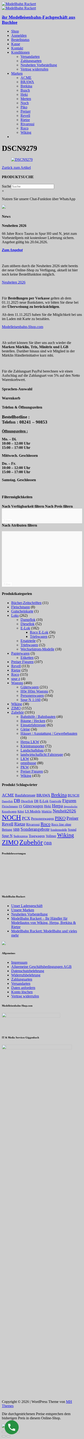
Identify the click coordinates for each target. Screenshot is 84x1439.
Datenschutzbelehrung (27, 971)
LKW (25, 759)
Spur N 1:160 (31, 700)
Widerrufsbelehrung (25, 975)
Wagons (17, 683)
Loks (15, 615)
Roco (24, 128)
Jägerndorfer (70, 806)
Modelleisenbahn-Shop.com (22, 327)
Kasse (15, 44)
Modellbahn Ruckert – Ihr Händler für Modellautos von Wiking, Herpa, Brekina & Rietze (43, 922)
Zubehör (17, 712)
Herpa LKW (30, 742)
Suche (6, 186)
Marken (17, 73)
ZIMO (16, 708)
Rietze (25, 120)
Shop (15, 31)
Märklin (47, 811)
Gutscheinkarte (22, 611)
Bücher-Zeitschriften (26, 603)
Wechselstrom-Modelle (37, 649)
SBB (16, 829)
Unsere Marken (22, 910)
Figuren (69, 800)
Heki (24, 94)
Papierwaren (20, 653)
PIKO (60, 818)
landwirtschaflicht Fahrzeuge (42, 754)
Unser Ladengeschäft (26, 906)
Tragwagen (37, 836)
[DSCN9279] (22, 160)
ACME (26, 78)
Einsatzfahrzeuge (33, 725)
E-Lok (25, 628)
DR (36, 801)
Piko (24, 107)
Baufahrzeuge (25, 795)
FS (20, 806)
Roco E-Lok (39, 632)
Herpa (57, 805)
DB (17, 800)
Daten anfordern (23, 988)
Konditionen (20, 52)
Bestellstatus (20, 40)
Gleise (25, 729)
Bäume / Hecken (33, 721)
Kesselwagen (9, 811)
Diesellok (28, 624)
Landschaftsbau (32, 750)
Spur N (7, 836)
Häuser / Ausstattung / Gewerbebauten (49, 733)
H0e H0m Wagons (34, 691)
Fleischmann (20, 607)
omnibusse (28, 763)
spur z (15, 679)
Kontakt (17, 48)
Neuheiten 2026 (13, 282)
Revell (25, 116)
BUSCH (73, 795)
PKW (25, 767)
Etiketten (27, 658)
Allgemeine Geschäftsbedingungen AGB (41, 967)
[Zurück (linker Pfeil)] (4, 1436)
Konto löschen (22, 992)
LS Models (33, 811)
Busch (25, 90)
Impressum (19, 962)
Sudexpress (21, 836)
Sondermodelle (58, 829)
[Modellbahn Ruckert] (19, 4)
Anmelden (19, 35)
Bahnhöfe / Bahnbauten (38, 717)
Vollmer (51, 836)
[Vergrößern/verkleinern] (18, 1432)
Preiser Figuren (22, 662)
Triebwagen (38, 636)
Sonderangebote (35, 829)
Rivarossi (27, 124)
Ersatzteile (28, 641)
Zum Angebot (12, 250)
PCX (26, 818)
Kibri (21, 811)
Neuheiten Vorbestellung (39, 65)
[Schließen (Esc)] (4, 1432)
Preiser (26, 111)
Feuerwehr (55, 801)
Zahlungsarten (31, 61)
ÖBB (48, 843)
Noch (25, 103)
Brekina (26, 86)
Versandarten (30, 57)
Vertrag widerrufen (34, 69)
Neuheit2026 (64, 810)
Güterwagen (30, 687)
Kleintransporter (32, 746)
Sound (72, 829)
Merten (26, 99)
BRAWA (27, 82)
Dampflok (28, 620)
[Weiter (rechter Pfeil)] (8, 1436)
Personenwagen (32, 695)
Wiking (26, 132)
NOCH (11, 817)
